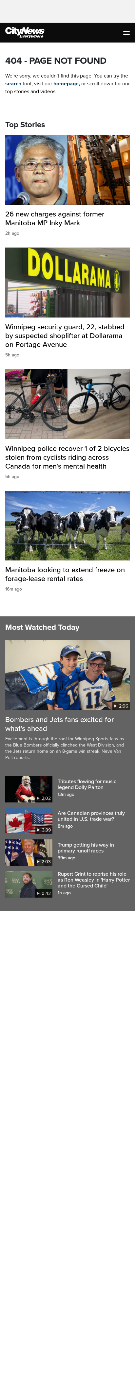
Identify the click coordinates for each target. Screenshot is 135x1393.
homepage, (66, 83)
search (13, 83)
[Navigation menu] (127, 33)
